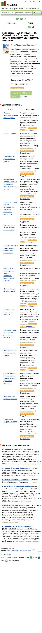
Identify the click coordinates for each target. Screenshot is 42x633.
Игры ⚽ (30, 27)
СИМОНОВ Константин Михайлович (17, 486)
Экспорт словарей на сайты (9, 557)
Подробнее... (30, 130)
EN (26, 2)
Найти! (36, 13)
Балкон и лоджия (10, 133)
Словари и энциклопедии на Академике (20, 8)
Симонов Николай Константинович (16, 526)
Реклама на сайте (25, 550)
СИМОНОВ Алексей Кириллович (15, 505)
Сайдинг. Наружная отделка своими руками (11, 115)
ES (34, 2)
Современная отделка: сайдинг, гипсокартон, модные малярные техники (11, 184)
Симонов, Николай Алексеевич (15, 480)
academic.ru (9, 3)
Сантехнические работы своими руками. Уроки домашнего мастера (10, 378)
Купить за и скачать (21, 95)
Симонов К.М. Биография (12, 449)
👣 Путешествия (6, 554)
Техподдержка (15, 550)
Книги (30, 23)
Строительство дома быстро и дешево (9, 158)
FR (39, 2)
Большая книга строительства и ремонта (10, 312)
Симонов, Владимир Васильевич (16, 468)
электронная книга (27, 150)
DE (30, 2)
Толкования (21, 19)
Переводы (11, 23)
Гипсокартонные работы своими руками (10, 353)
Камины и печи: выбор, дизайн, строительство (10, 227)
